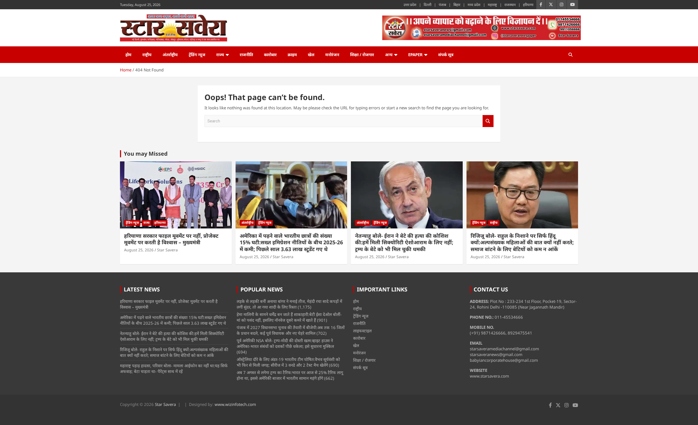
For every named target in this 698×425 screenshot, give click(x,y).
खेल (311, 54)
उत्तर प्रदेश (410, 4)
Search (488, 121)
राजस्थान (510, 4)
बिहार (456, 4)
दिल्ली (427, 4)
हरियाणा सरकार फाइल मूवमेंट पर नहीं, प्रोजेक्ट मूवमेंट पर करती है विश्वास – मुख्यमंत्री (171, 239)
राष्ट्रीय (147, 54)
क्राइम (292, 54)
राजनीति (246, 54)
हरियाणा (528, 4)
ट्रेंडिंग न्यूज (197, 54)
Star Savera (167, 249)
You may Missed (146, 153)
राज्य (220, 54)
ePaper (415, 54)
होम (128, 54)
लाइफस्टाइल (362, 330)
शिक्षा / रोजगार (362, 54)
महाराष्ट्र (492, 4)
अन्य (389, 54)
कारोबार (270, 54)
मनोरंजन (332, 54)
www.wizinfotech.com (235, 404)
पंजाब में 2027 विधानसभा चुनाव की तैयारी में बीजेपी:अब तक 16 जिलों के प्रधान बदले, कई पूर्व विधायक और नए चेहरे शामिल (291, 330)
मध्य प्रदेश (474, 4)
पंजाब (442, 4)
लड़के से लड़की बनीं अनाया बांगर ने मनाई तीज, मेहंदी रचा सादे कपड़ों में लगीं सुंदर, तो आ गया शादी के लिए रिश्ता (289, 304)
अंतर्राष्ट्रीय (170, 54)
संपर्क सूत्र (445, 54)
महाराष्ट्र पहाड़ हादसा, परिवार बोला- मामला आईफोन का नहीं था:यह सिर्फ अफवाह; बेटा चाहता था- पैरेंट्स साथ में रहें (174, 368)
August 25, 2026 (139, 249)
